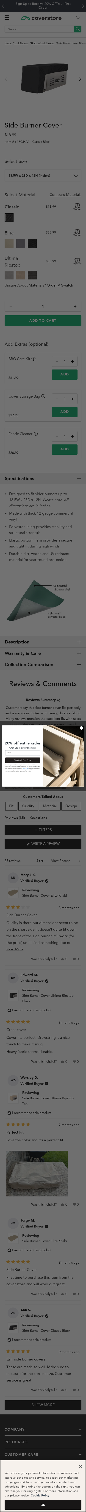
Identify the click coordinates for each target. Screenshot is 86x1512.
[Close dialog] (81, 728)
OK (43, 1505)
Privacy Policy (25, 768)
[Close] (80, 1466)
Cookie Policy (39, 1495)
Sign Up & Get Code (22, 760)
